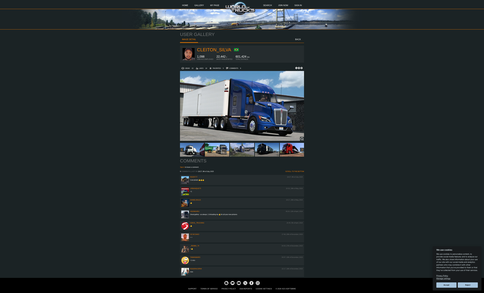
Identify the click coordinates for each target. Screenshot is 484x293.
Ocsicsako (194, 234)
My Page (214, 5)
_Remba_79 (194, 246)
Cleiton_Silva (214, 49)
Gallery (199, 5)
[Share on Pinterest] (299, 68)
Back (298, 39)
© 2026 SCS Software (286, 289)
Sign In (298, 5)
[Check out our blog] (226, 282)
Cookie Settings (264, 289)
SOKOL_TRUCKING (197, 223)
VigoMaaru (194, 211)
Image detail (189, 39)
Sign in (182, 167)
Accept (446, 285)
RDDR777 (193, 177)
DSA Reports (246, 289)
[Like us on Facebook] (251, 282)
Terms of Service (209, 289)
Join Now (283, 5)
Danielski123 (195, 200)
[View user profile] (189, 60)
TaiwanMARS (195, 257)
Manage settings (443, 278)
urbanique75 (195, 188)
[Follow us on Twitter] (245, 282)
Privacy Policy (228, 289)
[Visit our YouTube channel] (238, 282)
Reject (467, 285)
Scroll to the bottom (294, 171)
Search (267, 5)
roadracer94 (196, 269)
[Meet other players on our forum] (232, 282)
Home (185, 5)
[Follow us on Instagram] (257, 282)
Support (192, 289)
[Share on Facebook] (301, 68)
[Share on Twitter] (296, 68)
